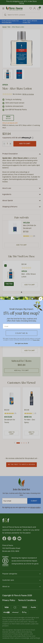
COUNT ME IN (21, 333)
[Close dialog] (40, 298)
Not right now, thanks (21, 343)
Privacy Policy (36, 340)
